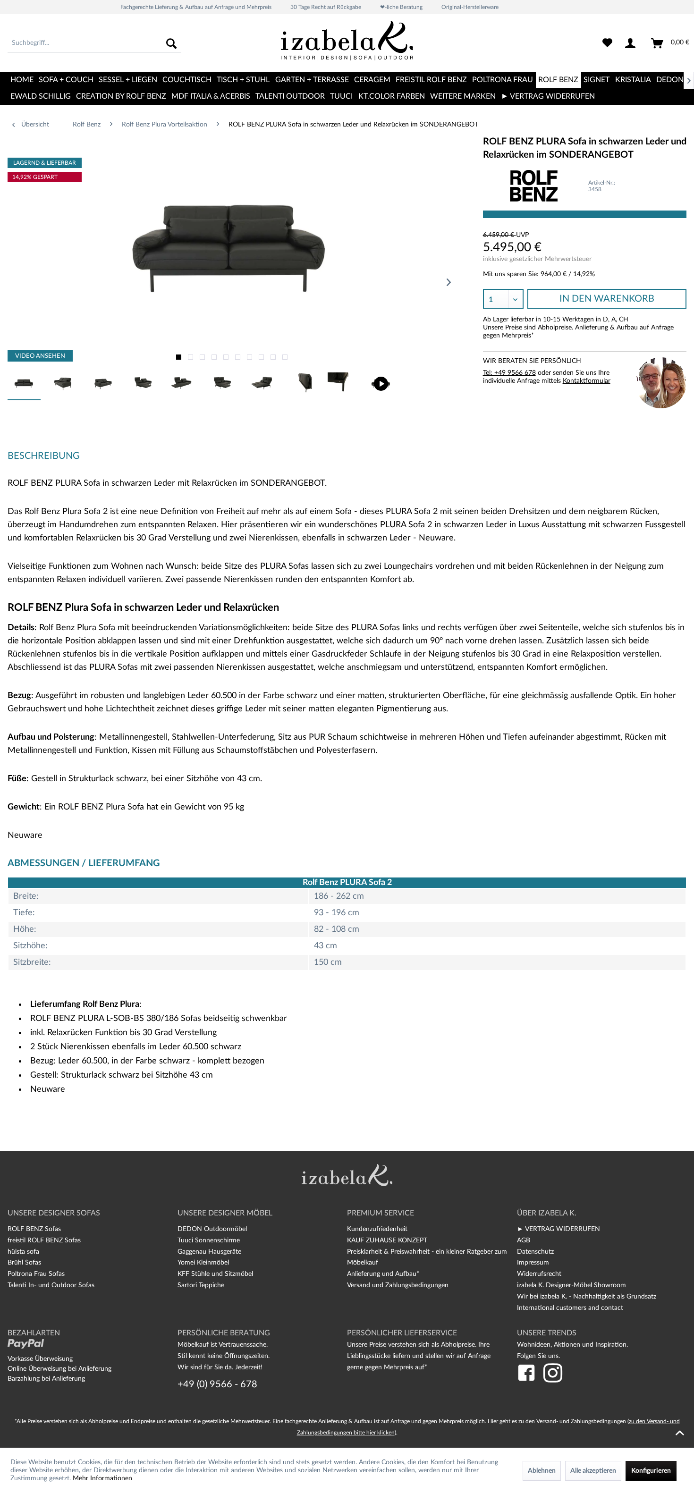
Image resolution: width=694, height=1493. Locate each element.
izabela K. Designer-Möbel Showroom (571, 1285)
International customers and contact (570, 1308)
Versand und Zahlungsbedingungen (398, 1285)
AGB (523, 1240)
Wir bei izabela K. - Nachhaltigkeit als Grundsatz (586, 1296)
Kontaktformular (586, 381)
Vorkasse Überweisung (40, 1359)
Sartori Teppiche (201, 1285)
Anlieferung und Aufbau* (383, 1274)
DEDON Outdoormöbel (212, 1229)
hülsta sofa (23, 1251)
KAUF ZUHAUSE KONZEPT (387, 1240)
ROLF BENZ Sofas (34, 1229)
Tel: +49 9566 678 (509, 373)
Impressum (533, 1262)
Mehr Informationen (102, 1478)
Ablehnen (542, 1471)
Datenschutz (535, 1251)
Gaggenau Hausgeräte (209, 1251)
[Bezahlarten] (26, 1344)
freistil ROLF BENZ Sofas (44, 1240)
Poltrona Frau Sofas (36, 1274)
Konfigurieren (651, 1471)
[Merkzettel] (607, 43)
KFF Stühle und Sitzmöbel (215, 1274)
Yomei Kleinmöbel (203, 1262)
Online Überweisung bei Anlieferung (59, 1369)
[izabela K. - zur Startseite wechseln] (347, 44)
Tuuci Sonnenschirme (209, 1240)
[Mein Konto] (632, 43)
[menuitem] (94, 43)
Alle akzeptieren (593, 1471)
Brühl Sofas (24, 1262)
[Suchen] (171, 43)
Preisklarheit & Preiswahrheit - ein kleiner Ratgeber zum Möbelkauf (427, 1257)
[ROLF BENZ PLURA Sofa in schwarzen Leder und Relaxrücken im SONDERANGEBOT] (381, 383)
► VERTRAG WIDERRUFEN (558, 1229)
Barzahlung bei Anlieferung (46, 1378)
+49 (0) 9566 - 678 (217, 1384)
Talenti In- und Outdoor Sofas (51, 1285)
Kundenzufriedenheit (377, 1229)
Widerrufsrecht (539, 1274)
